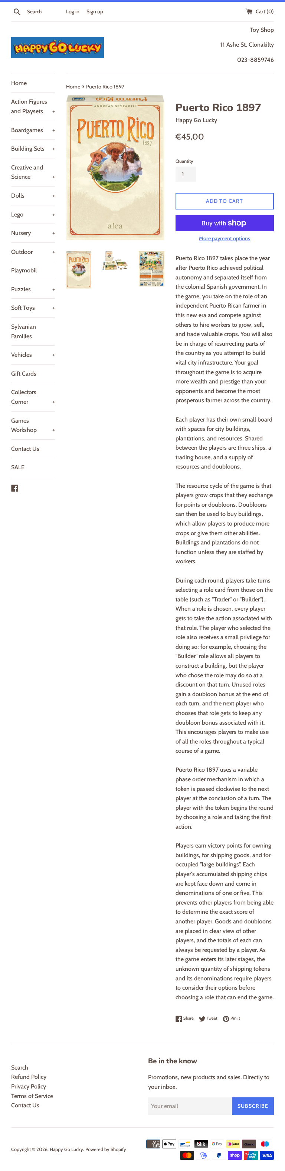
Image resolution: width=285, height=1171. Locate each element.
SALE (17, 467)
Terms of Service (32, 1096)
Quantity (184, 161)
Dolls (33, 195)
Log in (72, 11)
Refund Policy (28, 1076)
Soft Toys (33, 307)
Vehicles (33, 354)
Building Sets (33, 148)
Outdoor (33, 251)
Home (19, 83)
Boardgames (33, 130)
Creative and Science (33, 172)
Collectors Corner (33, 397)
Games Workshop (33, 425)
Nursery (33, 232)
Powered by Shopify (105, 1149)
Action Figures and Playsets (33, 106)
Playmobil (24, 270)
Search (19, 1067)
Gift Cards (23, 373)
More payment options (224, 238)
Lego (33, 214)
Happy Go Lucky (66, 1149)
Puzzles (33, 289)
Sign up (94, 11)
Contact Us (25, 448)
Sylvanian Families (23, 331)
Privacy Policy (28, 1086)
